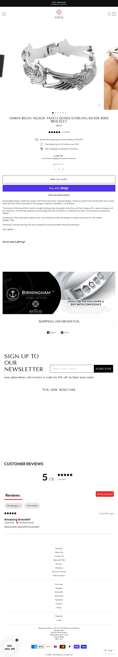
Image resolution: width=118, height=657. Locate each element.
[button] (9, 647)
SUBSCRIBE (104, 368)
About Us (59, 552)
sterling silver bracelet (53, 208)
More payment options (58, 195)
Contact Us (59, 556)
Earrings (59, 584)
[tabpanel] (59, 522)
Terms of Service (59, 571)
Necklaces (59, 596)
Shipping (55, 158)
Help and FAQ (59, 560)
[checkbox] (32, 506)
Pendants (59, 600)
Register (59, 616)
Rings (59, 607)
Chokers (58, 603)
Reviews (58, 548)
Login (59, 620)
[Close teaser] (16, 640)
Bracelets (59, 592)
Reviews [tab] (13, 495)
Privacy (59, 564)
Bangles (59, 588)
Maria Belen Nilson (11, 201)
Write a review (105, 494)
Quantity (59, 164)
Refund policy (59, 575)
